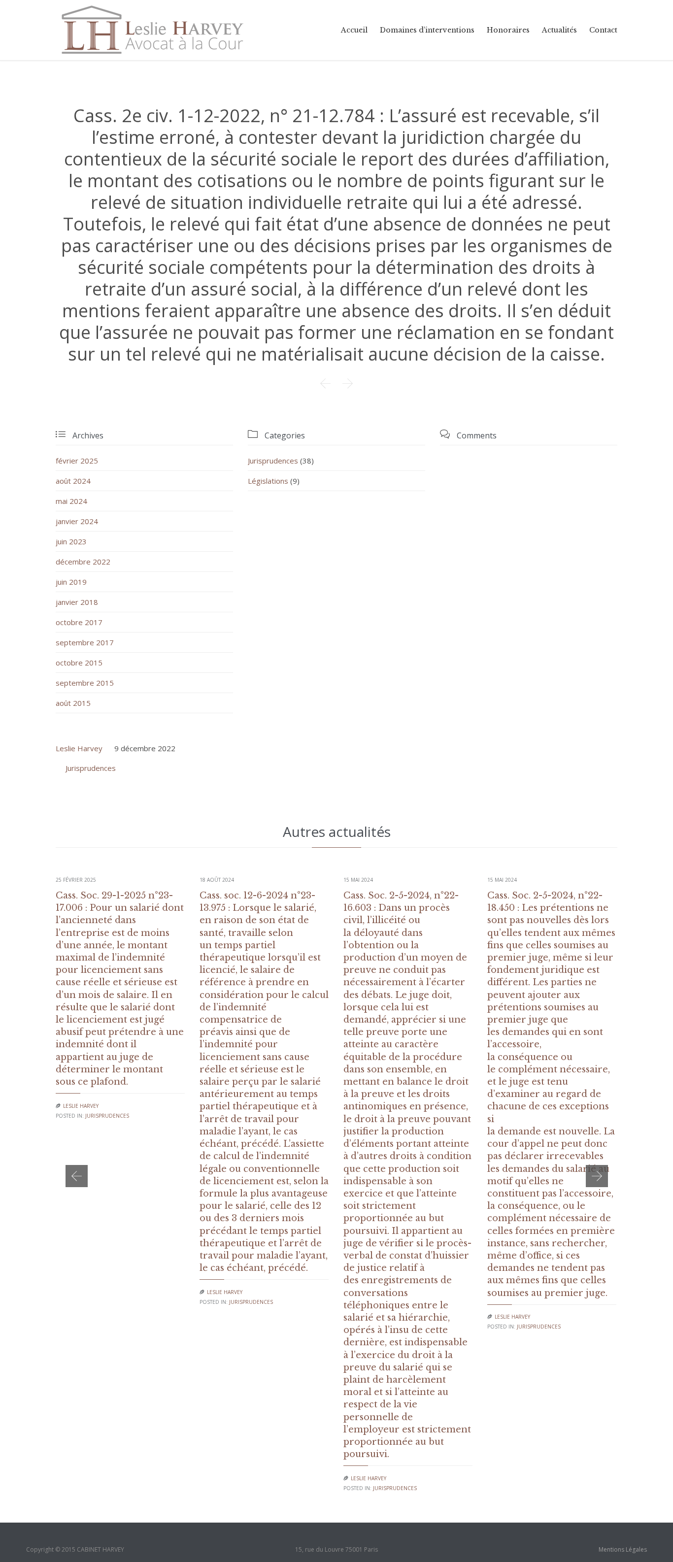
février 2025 (77, 460)
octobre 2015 (79, 662)
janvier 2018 (77, 602)
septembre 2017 (85, 642)
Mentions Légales (623, 1549)
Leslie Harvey (79, 748)
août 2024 (73, 481)
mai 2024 (71, 501)
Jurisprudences (273, 460)
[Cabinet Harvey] (152, 30)
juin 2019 (71, 582)
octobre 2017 (79, 622)
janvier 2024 (77, 521)
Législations (268, 481)
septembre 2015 (85, 683)
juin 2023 (71, 541)
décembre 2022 (83, 561)
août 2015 (73, 703)
